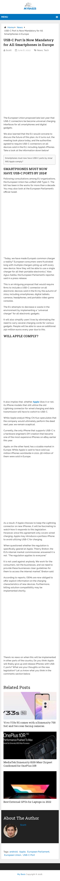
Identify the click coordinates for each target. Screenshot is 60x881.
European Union (12, 855)
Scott (9, 50)
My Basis (21, 874)
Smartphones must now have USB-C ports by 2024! (28, 158)
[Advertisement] (30, 85)
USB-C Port (29, 855)
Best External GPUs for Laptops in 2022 (27, 801)
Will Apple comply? (14, 161)
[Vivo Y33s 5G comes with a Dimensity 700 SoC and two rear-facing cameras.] (30, 706)
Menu (4, 17)
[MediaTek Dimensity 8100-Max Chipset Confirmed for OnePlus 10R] (30, 745)
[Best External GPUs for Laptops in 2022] (30, 785)
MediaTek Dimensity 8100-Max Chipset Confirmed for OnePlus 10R (27, 764)
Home (11, 27)
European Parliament (38, 851)
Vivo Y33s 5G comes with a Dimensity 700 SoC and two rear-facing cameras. (29, 724)
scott (23, 824)
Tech (46, 50)
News (20, 27)
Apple (22, 851)
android (13, 851)
